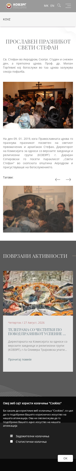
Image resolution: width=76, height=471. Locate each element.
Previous (69, 180)
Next (58, 180)
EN (52, 6)
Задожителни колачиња (32, 436)
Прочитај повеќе (20, 359)
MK (46, 6)
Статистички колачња (31, 442)
